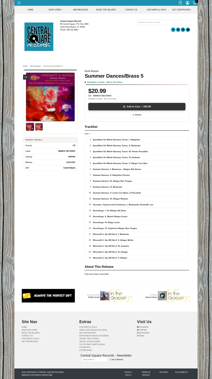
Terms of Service (146, 373)
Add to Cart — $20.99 (139, 106)
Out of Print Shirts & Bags (92, 344)
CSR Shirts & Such (156, 10)
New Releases (80, 10)
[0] (195, 3)
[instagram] (183, 29)
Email (141, 336)
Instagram (144, 333)
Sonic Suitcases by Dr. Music (93, 330)
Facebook (144, 327)
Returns (164, 372)
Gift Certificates (181, 10)
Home (25, 66)
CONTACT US (131, 10)
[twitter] (178, 29)
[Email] (187, 29)
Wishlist (138, 115)
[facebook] (173, 29)
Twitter (143, 330)
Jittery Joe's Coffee (89, 339)
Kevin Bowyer (35, 66)
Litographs (84, 347)
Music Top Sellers (106, 10)
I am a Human (117, 359)
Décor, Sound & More (89, 342)
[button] (55, 9)
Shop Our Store (29, 330)
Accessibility (181, 372)
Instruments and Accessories (94, 336)
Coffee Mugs (85, 350)
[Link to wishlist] (180, 3)
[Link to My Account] (188, 3)
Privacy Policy (128, 373)
